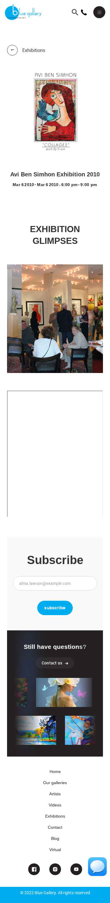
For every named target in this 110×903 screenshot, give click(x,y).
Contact (55, 827)
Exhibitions (55, 816)
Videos (55, 805)
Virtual (55, 849)
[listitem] (55, 318)
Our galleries (55, 782)
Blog (55, 838)
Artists (55, 793)
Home (55, 771)
